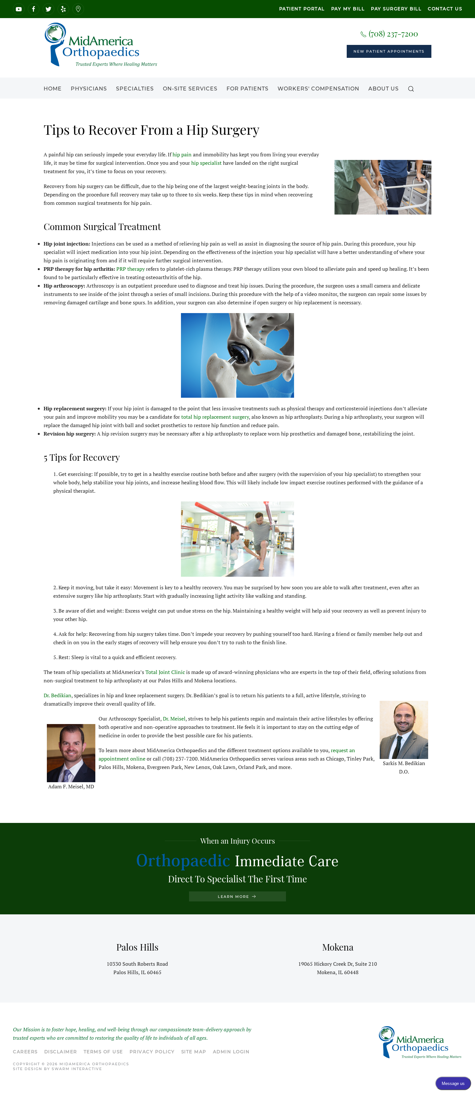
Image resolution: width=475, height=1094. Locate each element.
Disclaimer (60, 1051)
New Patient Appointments (389, 51)
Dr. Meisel (174, 718)
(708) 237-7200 (392, 33)
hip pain (182, 154)
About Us (383, 89)
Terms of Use (103, 1051)
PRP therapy (130, 268)
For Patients (248, 89)
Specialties (135, 89)
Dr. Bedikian (57, 695)
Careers (25, 1051)
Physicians (89, 89)
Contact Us (445, 8)
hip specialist (206, 162)
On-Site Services (190, 89)
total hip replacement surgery (215, 416)
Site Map (193, 1051)
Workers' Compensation (318, 89)
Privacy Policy (152, 1051)
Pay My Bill (348, 8)
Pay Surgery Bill (396, 8)
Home (53, 89)
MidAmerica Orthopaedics (94, 1064)
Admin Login (231, 1051)
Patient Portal (302, 8)
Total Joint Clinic (165, 672)
